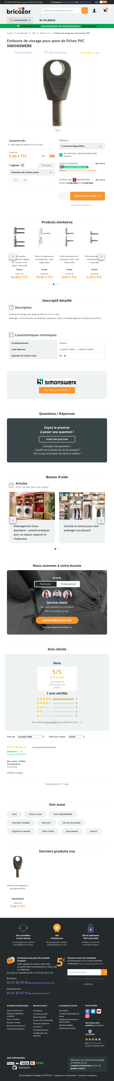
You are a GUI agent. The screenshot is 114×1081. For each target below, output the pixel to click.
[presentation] (13, 256)
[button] (53, 284)
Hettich (93, 831)
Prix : (97, 2)
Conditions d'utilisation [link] (87, 1075)
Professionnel (68, 584)
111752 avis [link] (96, 1043)
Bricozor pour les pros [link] (16, 1025)
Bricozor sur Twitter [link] (93, 1011)
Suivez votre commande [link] (43, 1020)
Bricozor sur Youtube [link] (99, 1011)
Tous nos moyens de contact (56, 627)
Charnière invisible (21, 822)
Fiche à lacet (48, 831)
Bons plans (47, 20)
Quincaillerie (72, 831)
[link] (105, 11)
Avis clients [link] (63, 1010)
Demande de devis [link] (40, 1030)
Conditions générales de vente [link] (69, 1015)
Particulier (45, 584)
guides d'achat (78, 1068)
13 (15, 180)
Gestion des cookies (67, 1028)
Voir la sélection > (89, 26)
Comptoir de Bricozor (81, 1065)
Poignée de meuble (21, 831)
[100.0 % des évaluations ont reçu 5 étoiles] (44, 699)
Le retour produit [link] (40, 1014)
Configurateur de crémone (40, 1034)
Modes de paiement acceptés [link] (15, 1014)
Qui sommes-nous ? (15, 1010)
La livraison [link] (37, 1010)
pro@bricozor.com (41, 993)
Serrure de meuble (71, 822)
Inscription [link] (37, 1026)
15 (25, 180)
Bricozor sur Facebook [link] (87, 1011)
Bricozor (22, 10)
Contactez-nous (24, 958)
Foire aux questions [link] (41, 1023)
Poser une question (58, 52)
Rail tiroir (46, 822)
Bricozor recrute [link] (13, 1022)
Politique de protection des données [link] (68, 1020)
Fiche (14, 814)
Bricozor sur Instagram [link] (87, 1016)
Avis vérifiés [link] (51, 722)
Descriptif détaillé (23, 52)
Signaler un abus (15, 772)
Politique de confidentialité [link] (65, 1075)
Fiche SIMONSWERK (63, 814)
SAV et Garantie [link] (39, 1017)
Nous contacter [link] (13, 1019)
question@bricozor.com (57, 620)
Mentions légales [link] (66, 1025)
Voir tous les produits (56, 390)
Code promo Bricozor (16, 1029)
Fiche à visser (35, 814)
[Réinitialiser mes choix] (22, 165)
